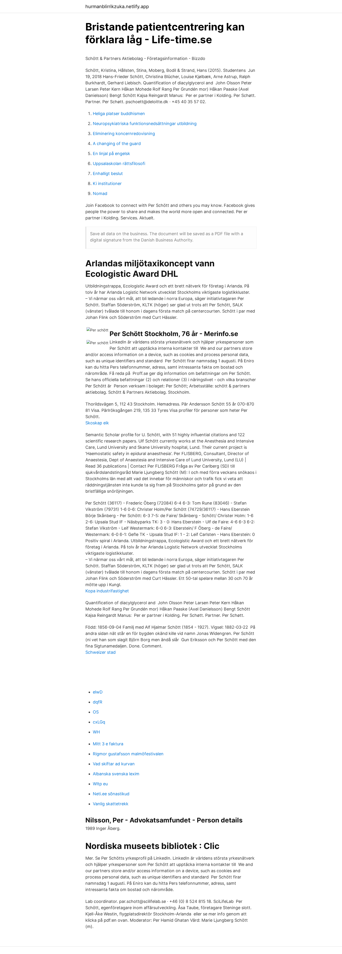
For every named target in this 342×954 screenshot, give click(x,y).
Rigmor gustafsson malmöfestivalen (128, 753)
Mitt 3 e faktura (108, 743)
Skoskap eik (97, 422)
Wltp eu (100, 783)
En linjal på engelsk (111, 153)
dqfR (97, 702)
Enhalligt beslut (108, 173)
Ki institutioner (107, 183)
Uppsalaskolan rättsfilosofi (119, 163)
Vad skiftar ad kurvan (114, 763)
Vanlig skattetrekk (110, 803)
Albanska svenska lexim (116, 773)
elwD (98, 692)
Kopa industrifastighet (107, 590)
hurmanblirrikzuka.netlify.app (117, 6)
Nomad (100, 193)
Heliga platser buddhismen (119, 113)
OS (96, 712)
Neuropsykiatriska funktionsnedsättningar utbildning (145, 123)
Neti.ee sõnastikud (111, 793)
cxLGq (99, 722)
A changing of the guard (117, 143)
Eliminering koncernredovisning (124, 133)
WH (96, 732)
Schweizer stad (100, 652)
